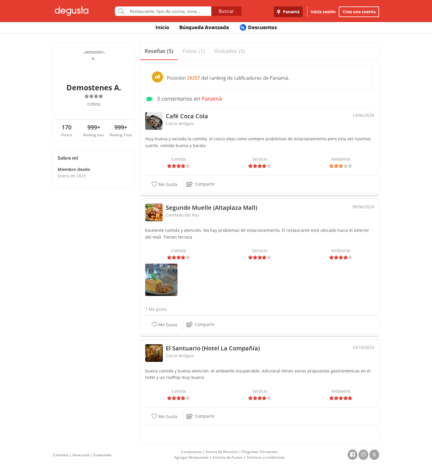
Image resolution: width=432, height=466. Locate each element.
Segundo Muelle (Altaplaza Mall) (211, 208)
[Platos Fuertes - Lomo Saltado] (161, 279)
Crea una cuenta (359, 11)
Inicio (162, 27)
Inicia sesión (323, 11)
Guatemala (102, 454)
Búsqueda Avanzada (204, 27)
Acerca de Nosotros (222, 451)
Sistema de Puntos (227, 457)
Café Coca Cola (187, 116)
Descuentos (259, 27)
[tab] (159, 51)
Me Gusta (167, 184)
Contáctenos (191, 451)
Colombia (60, 454)
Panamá (290, 11)
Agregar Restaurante (191, 457)
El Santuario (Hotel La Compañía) (213, 348)
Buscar (226, 11)
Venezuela (80, 454)
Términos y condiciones (266, 457)
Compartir (205, 184)
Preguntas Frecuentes (260, 451)
